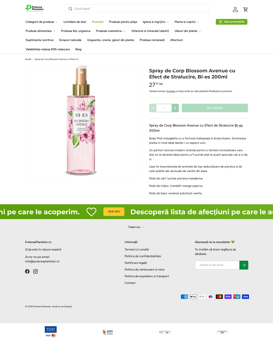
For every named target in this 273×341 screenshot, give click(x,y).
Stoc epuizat (215, 107)
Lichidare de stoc (75, 22)
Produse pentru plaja (123, 22)
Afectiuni (176, 40)
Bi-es (239, 125)
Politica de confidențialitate (143, 256)
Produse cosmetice (109, 31)
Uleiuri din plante (186, 31)
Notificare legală (136, 263)
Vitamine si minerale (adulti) (150, 31)
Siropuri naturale (70, 40)
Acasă (28, 59)
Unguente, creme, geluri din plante (110, 40)
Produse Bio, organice (75, 31)
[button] (246, 9)
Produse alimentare (39, 31)
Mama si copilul (185, 22)
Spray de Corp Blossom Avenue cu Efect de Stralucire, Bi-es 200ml (57, 59)
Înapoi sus (135, 227)
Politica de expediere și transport (147, 276)
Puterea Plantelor (42, 306)
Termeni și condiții (137, 249)
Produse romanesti (152, 40)
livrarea (171, 91)
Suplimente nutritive (39, 40)
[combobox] (136, 9)
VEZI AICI (107, 211)
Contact (130, 283)
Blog (78, 49)
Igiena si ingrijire (154, 22)
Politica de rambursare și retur (145, 269)
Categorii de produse (40, 22)
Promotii (97, 22)
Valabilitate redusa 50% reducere (48, 49)
